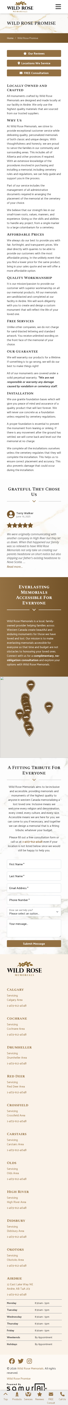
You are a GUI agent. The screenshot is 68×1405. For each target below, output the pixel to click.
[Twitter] (20, 1361)
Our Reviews (36, 53)
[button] (30, 685)
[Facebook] (12, 1361)
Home (10, 38)
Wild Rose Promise (18, 1378)
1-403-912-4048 (32, 841)
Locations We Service (35, 63)
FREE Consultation (36, 72)
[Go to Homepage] (20, 7)
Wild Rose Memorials (30, 1368)
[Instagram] (29, 1361)
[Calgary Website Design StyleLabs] (27, 1388)
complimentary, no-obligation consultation (33, 658)
